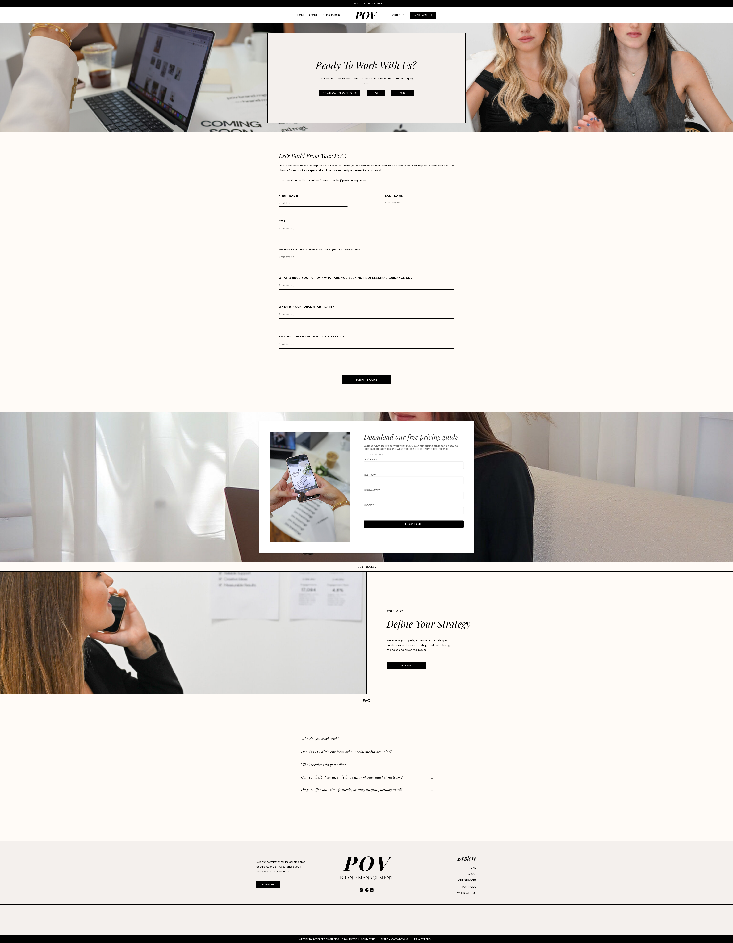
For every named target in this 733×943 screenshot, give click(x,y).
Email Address (372, 489)
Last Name (370, 474)
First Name (370, 459)
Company (369, 505)
